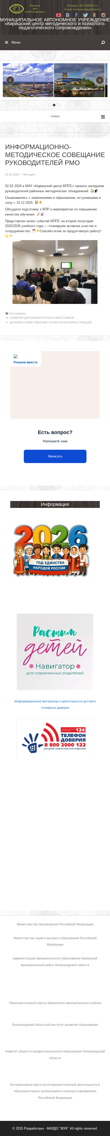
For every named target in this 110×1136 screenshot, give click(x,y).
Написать (55, 456)
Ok (94, 15)
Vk (67, 15)
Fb (76, 15)
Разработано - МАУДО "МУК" (46, 1128)
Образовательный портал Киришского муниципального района (55, 1003)
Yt (58, 15)
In (103, 15)
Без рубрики (18, 313)
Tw (85, 15)
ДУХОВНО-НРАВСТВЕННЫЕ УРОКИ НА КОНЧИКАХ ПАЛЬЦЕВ (51, 322)
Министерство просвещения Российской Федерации (55, 924)
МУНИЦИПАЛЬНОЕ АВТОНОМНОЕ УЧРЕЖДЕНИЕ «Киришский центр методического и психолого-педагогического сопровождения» (55, 23)
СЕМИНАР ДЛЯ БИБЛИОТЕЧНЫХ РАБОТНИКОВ (42, 317)
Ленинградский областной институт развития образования (55, 1025)
